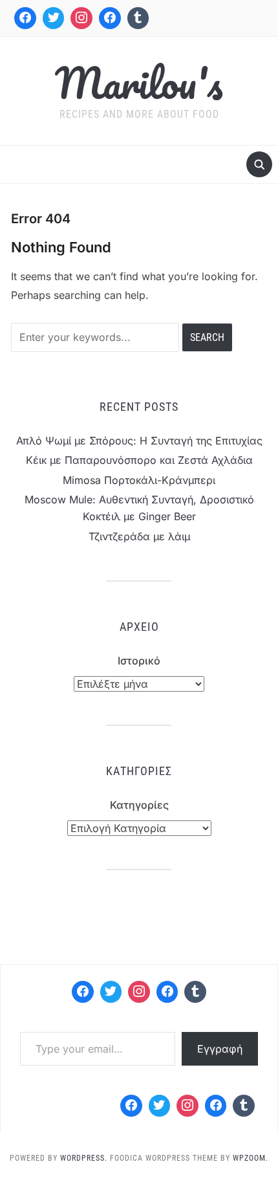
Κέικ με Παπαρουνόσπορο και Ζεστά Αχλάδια (139, 460)
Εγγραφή (219, 1048)
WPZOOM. (250, 1158)
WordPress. (83, 1158)
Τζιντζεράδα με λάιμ (139, 536)
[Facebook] (25, 18)
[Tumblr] (138, 18)
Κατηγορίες (139, 804)
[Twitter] (53, 18)
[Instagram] (81, 18)
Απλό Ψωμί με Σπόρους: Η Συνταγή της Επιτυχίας (139, 440)
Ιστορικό (139, 660)
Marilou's (139, 82)
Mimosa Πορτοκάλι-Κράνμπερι (139, 480)
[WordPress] (167, 992)
